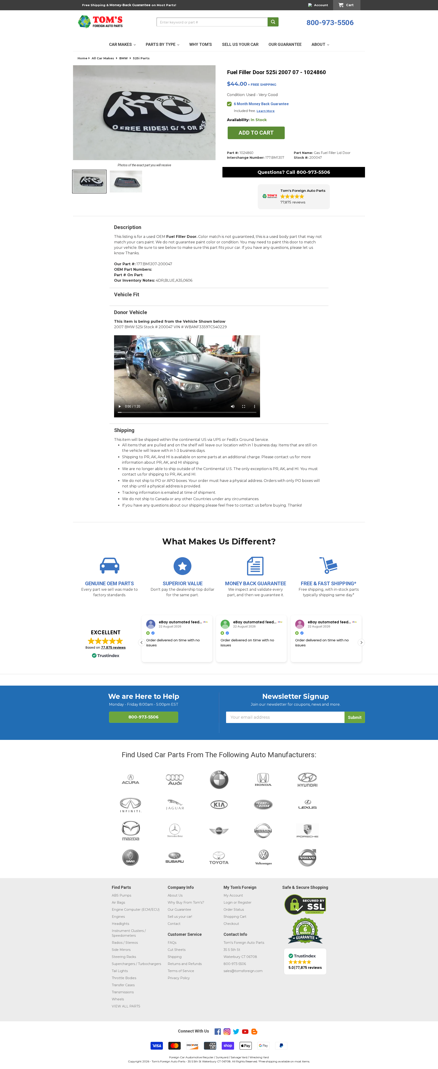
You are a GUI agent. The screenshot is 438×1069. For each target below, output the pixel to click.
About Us (175, 895)
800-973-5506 (330, 22)
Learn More (266, 111)
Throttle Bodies (124, 978)
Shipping (175, 957)
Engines (118, 917)
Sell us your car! (180, 917)
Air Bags (118, 902)
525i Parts (141, 58)
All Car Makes (103, 58)
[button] (294, 196)
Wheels (118, 999)
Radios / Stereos (125, 943)
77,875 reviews (113, 647)
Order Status (234, 910)
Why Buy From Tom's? (186, 902)
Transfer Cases (123, 985)
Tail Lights (120, 971)
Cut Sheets (176, 950)
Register (244, 902)
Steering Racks (124, 957)
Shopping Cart (235, 917)
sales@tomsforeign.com (243, 971)
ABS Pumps (121, 895)
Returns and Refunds (185, 964)
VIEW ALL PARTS (126, 1006)
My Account (233, 895)
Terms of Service (181, 971)
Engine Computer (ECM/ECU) (135, 910)
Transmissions (123, 992)
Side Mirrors (121, 950)
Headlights (120, 924)
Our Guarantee (179, 910)
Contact (174, 924)
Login (228, 902)
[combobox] (217, 21)
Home (82, 58)
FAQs (172, 943)
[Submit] (273, 21)
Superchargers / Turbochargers (136, 964)
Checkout (231, 924)
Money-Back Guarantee (130, 5)
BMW (123, 58)
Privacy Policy (179, 978)
